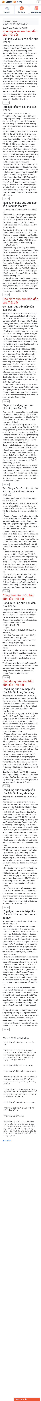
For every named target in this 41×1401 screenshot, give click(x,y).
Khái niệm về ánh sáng (14, 1116)
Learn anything (10, 21)
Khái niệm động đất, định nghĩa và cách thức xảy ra (19, 1109)
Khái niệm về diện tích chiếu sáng (18, 1065)
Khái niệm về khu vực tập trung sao (19, 1102)
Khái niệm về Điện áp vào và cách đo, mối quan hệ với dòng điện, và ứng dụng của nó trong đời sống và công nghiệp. (20, 1080)
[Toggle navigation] (38, 1)
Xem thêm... (7, 1140)
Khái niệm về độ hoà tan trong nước (20, 1071)
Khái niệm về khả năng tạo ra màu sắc (19, 1043)
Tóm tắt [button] (6, 103)
